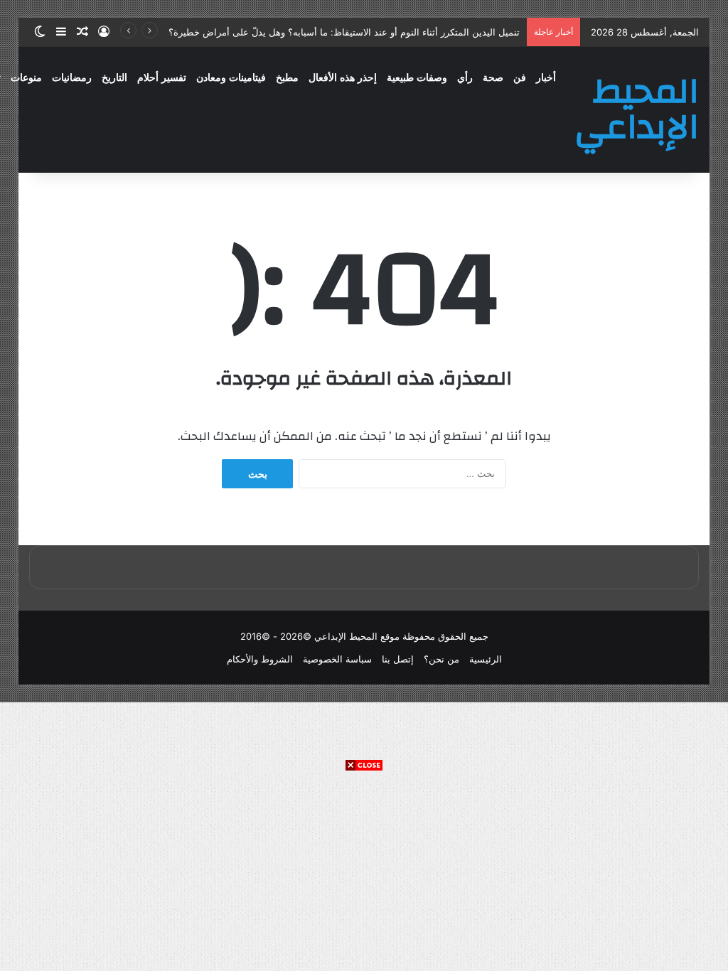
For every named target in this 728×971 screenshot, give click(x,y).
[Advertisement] (364, 871)
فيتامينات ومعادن (231, 78)
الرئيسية (485, 659)
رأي (465, 78)
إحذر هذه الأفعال (343, 78)
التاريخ (114, 78)
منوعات (26, 78)
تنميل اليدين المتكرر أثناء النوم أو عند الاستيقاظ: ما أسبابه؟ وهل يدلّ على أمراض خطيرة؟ (344, 32)
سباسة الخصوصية (337, 659)
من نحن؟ (441, 659)
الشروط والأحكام (260, 659)
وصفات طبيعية (417, 78)
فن (519, 78)
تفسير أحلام (161, 78)
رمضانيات (72, 78)
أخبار (546, 78)
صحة (493, 78)
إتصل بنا (398, 659)
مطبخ (287, 78)
